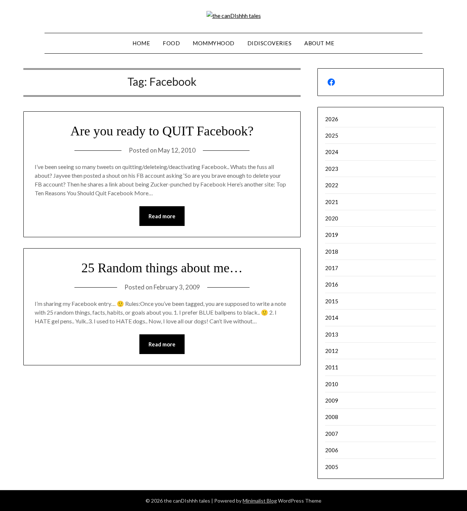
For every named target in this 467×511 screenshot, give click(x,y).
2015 (331, 301)
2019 (331, 234)
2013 (331, 334)
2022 (331, 185)
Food (171, 43)
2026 (331, 119)
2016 (331, 284)
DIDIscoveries (269, 43)
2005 (331, 467)
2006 (331, 450)
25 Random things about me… (162, 268)
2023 (331, 168)
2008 (331, 417)
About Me (319, 43)
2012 (331, 350)
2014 (331, 317)
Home (141, 43)
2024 (331, 152)
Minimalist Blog (260, 500)
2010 (331, 384)
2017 (331, 268)
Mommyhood (214, 43)
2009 (331, 400)
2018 (331, 251)
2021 (331, 202)
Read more (161, 216)
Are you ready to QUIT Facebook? (162, 131)
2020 (331, 218)
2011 (331, 367)
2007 (331, 433)
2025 (331, 135)
